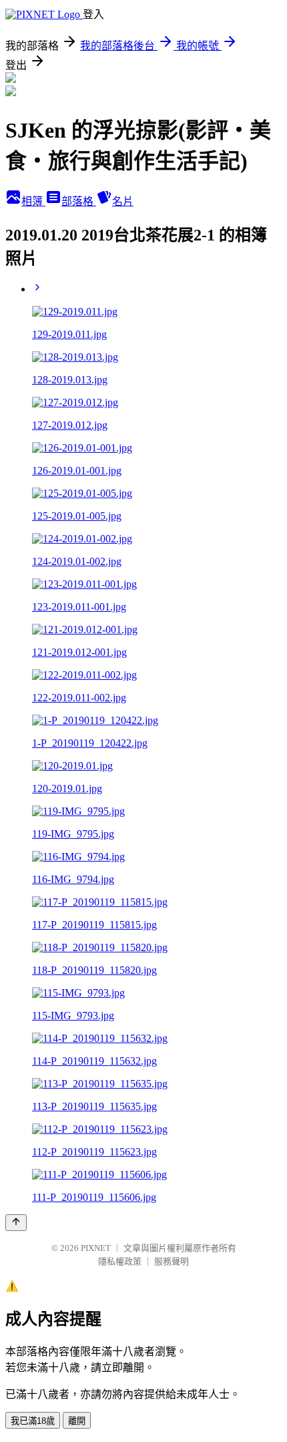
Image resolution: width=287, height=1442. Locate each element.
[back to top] (16, 1222)
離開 (76, 1421)
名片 (122, 201)
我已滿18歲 (33, 1421)
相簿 (33, 201)
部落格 (78, 201)
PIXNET (96, 1248)
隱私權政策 (119, 1261)
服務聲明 (171, 1261)
